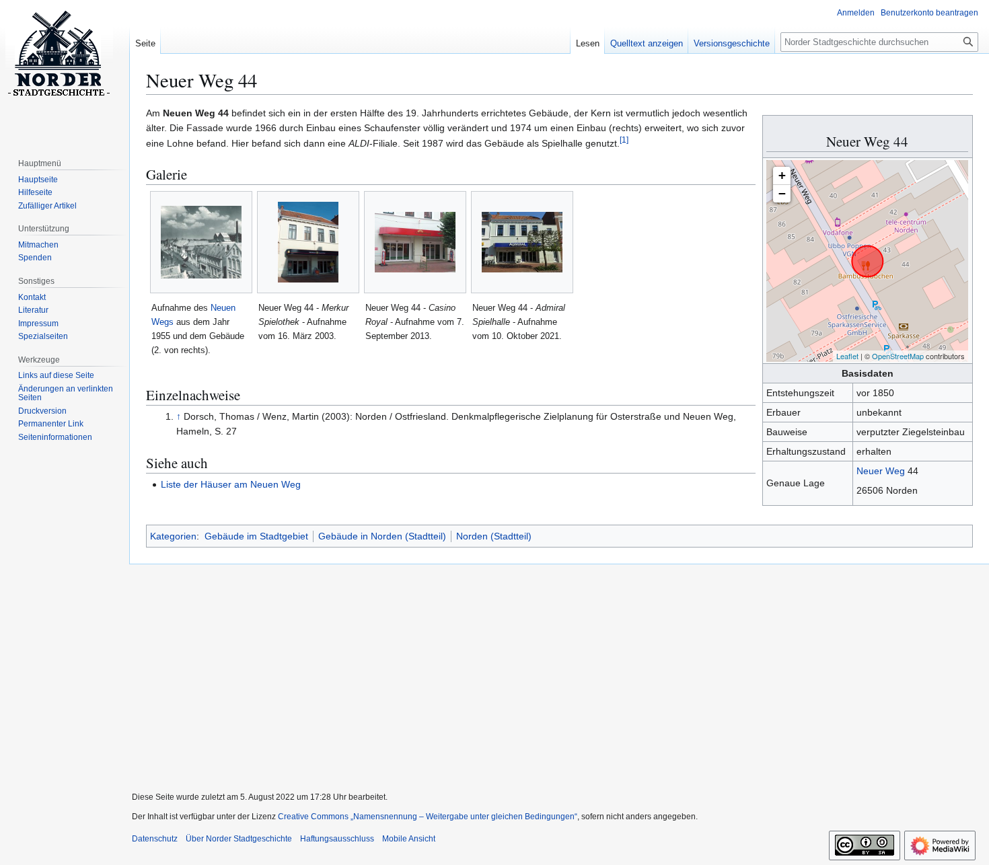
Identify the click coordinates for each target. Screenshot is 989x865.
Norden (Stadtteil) (494, 536)
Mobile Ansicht (408, 838)
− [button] (782, 193)
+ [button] (782, 175)
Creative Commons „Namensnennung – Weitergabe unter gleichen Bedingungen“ (427, 816)
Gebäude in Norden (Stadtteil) (382, 536)
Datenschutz (155, 838)
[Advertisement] (553, 669)
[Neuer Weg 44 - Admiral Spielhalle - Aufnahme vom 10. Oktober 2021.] (522, 242)
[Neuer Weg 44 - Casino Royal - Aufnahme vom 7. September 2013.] (415, 242)
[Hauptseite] (59, 54)
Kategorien (173, 536)
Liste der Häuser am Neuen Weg (231, 484)
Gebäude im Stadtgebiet (256, 536)
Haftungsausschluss (337, 838)
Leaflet (847, 355)
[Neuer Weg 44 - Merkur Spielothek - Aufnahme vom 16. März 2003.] (308, 242)
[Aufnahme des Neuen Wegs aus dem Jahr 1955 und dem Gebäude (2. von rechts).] (201, 242)
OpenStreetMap (898, 355)
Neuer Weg (880, 470)
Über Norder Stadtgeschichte (239, 838)
